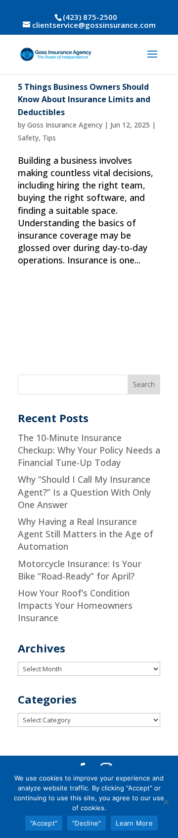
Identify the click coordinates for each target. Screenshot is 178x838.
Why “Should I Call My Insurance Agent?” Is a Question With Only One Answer (84, 491)
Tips (49, 137)
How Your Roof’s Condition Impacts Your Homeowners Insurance (75, 605)
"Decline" (86, 823)
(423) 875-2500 (90, 17)
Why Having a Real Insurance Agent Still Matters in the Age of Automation (85, 534)
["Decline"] (166, 802)
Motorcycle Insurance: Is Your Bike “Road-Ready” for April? (79, 570)
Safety (28, 137)
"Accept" (43, 823)
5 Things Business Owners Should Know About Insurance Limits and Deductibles (84, 99)
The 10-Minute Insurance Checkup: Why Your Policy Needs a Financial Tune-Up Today (89, 450)
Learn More (134, 823)
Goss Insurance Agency (64, 124)
